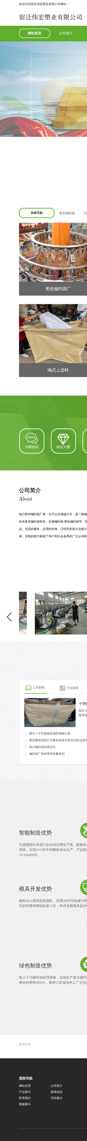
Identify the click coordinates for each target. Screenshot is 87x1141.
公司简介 (66, 33)
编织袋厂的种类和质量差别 (47, 753)
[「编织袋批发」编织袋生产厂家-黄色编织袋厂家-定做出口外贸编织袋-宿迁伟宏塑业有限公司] (50, 18)
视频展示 (25, 1104)
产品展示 (25, 1092)
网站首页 (34, 33)
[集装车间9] (47, 613)
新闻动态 (57, 1092)
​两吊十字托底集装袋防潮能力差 (50, 733)
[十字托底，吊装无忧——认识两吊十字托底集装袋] (50, 712)
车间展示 (57, 1098)
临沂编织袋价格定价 (42, 747)
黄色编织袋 (67, 213)
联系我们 (25, 1098)
